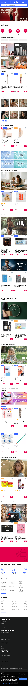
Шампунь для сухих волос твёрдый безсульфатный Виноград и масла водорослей (21, 336)
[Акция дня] (14, 14)
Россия (2, 603)
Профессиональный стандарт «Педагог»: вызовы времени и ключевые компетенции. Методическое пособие (20, 381)
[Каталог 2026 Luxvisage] (5, 590)
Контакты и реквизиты (6, 663)
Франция (14, 603)
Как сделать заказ (5, 632)
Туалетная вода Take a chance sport (20, 286)
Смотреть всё (3, 406)
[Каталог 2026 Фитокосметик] (22, 590)
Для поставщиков (5, 666)
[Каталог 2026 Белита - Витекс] (5, 582)
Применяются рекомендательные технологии (11, 668)
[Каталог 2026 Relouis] (5, 586)
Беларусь (3, 600)
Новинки (3, 625)
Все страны (3, 612)
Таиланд (2, 604)
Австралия (14, 606)
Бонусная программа (5, 639)
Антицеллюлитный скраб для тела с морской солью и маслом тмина (21, 251)
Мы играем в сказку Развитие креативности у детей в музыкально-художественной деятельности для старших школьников (7, 381)
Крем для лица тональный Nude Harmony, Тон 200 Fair (20, 141)
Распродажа (3, 621)
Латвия (14, 600)
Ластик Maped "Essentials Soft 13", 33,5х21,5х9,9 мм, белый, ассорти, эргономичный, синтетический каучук (6, 448)
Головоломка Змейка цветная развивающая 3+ (20, 205)
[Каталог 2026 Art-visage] (13, 586)
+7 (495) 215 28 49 (6, 651)
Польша (2, 609)
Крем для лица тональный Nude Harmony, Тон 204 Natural (7, 141)
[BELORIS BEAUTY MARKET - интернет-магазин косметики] (14, 2)
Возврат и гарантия (5, 637)
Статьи (2, 648)
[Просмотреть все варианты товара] (12, 91)
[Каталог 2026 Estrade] (22, 582)
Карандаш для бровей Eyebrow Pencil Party (7, 87)
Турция (14, 604)
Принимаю (22, 679)
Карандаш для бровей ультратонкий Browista (20, 422)
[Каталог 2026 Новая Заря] (22, 586)
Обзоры (2, 646)
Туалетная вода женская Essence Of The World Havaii (6, 335)
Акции (2, 623)
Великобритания (16, 609)
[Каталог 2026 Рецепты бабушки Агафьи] (13, 582)
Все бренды (3, 593)
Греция (14, 601)
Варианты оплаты (5, 634)
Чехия (2, 606)
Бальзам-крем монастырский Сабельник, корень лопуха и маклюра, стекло (7, 493)
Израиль (2, 601)
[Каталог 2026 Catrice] (13, 590)
